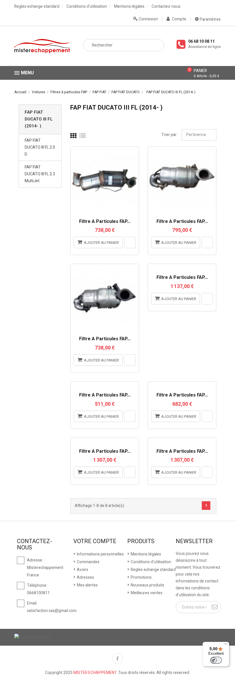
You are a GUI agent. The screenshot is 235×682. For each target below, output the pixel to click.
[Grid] (73, 136)
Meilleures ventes (146, 593)
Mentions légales (129, 7)
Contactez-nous (166, 7)
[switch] (216, 660)
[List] (82, 136)
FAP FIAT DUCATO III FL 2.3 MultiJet (40, 174)
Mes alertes (87, 585)
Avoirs (82, 570)
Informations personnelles (100, 554)
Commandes (87, 562)
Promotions (141, 577)
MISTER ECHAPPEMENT (94, 673)
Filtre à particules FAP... (104, 221)
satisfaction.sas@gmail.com (52, 611)
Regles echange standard (36, 7)
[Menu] (225, 645)
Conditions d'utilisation (86, 7)
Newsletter (194, 541)
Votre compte (94, 541)
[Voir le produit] (130, 242)
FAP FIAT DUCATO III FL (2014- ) (39, 119)
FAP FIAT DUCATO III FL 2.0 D (40, 147)
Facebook (117, 658)
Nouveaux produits (147, 585)
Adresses (85, 577)
